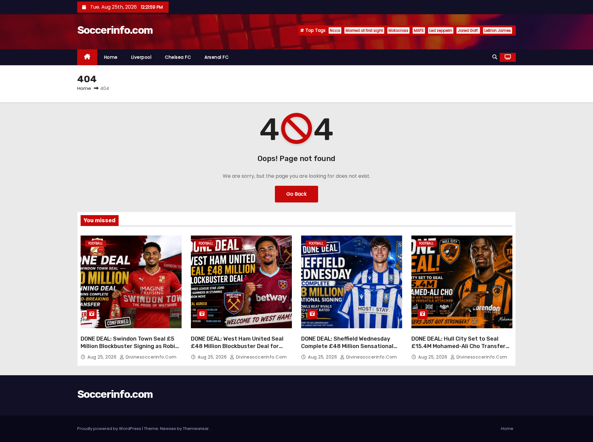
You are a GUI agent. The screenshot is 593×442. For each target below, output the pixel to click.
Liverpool (141, 57)
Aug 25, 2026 (102, 357)
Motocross (398, 30)
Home (111, 57)
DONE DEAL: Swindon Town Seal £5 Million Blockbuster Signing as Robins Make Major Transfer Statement (131, 346)
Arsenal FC (216, 57)
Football (95, 243)
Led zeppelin (440, 30)
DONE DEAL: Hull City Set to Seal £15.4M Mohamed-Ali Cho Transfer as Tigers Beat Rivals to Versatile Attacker (458, 349)
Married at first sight (364, 30)
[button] (494, 57)
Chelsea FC (178, 57)
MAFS (419, 30)
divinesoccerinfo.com (150, 357)
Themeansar (196, 428)
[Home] (87, 57)
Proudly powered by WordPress (109, 428)
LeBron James (497, 30)
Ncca (335, 30)
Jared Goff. (468, 30)
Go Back (296, 194)
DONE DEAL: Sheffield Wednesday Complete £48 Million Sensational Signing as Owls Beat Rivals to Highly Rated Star (351, 349)
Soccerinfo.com (115, 30)
